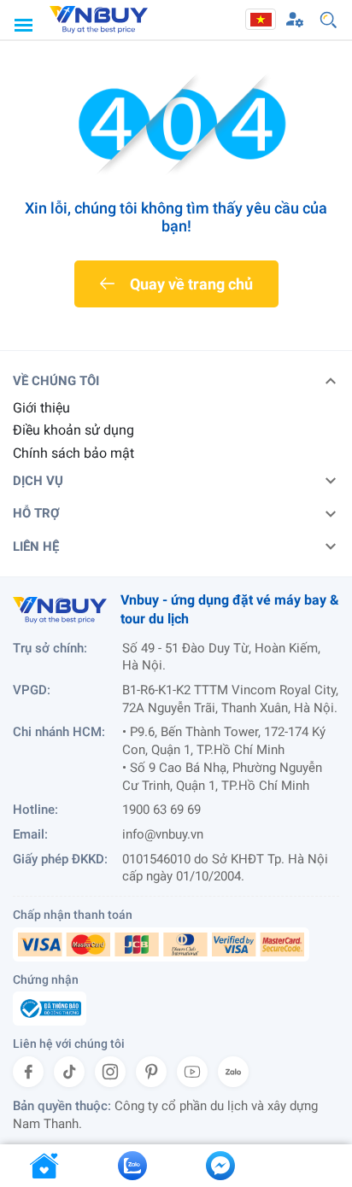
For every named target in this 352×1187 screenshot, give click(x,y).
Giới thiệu (41, 408)
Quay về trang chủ (191, 284)
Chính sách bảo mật (73, 453)
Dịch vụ (38, 480)
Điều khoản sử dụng (73, 430)
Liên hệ (36, 546)
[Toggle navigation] (23, 25)
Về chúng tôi (56, 381)
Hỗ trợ (36, 513)
